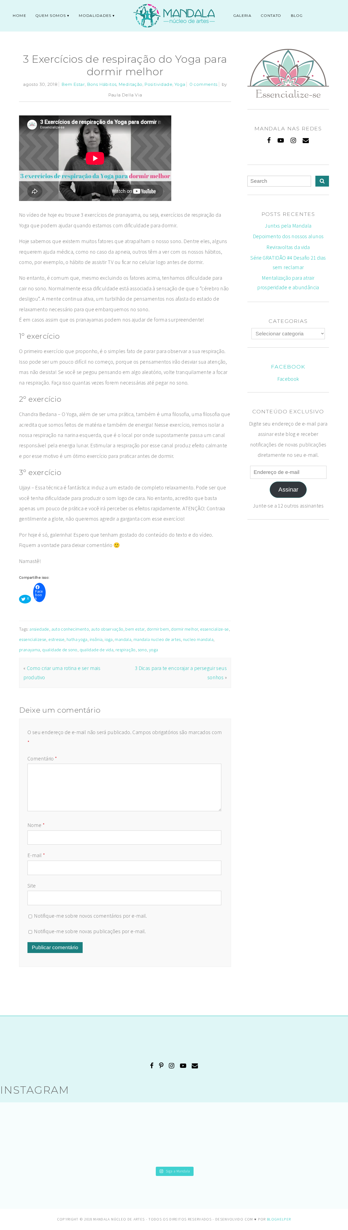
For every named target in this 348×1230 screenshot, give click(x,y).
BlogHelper (279, 1219)
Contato (271, 15)
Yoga (180, 84)
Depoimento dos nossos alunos (288, 236)
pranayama (29, 649)
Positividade (158, 84)
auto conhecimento (70, 629)
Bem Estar (73, 84)
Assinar (288, 489)
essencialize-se (214, 629)
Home (19, 15)
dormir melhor (184, 629)
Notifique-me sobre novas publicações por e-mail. (90, 931)
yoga (153, 649)
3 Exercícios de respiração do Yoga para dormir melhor (125, 65)
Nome (36, 825)
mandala (123, 639)
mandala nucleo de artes (157, 639)
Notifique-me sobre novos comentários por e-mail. (90, 916)
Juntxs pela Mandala (288, 225)
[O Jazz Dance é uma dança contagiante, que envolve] (50, 1134)
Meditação (130, 84)
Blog (297, 15)
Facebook (288, 366)
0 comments (203, 84)
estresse (56, 639)
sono (142, 649)
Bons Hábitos (102, 84)
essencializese (32, 639)
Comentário (42, 758)
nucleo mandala (198, 639)
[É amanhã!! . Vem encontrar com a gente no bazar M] (297, 1134)
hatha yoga (77, 639)
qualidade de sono (59, 649)
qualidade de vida (97, 649)
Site (31, 885)
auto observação (107, 629)
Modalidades (95, 15)
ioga (109, 639)
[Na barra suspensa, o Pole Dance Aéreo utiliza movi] (174, 1134)
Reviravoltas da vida (288, 247)
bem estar (134, 629)
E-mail (36, 855)
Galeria (242, 15)
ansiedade (39, 629)
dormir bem (158, 629)
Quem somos (50, 15)
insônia (96, 639)
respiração (126, 649)
